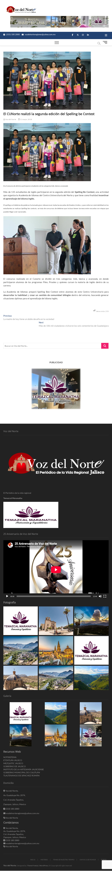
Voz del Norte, (11, 790)
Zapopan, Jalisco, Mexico (14, 804)
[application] (56, 569)
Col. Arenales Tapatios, (13, 800)
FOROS (103, 859)
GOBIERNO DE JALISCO (14, 766)
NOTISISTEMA (9, 757)
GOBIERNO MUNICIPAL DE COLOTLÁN (21, 772)
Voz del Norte (10, 119)
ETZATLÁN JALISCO (12, 760)
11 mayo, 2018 (26, 119)
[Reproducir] (7, 596)
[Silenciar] (100, 596)
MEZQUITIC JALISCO (13, 763)
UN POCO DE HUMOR (88, 860)
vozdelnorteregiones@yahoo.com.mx (40, 34)
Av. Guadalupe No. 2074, (14, 795)
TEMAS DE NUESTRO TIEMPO (63, 860)
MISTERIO (44, 860)
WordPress (43, 865)
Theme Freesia (32, 865)
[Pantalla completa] (104, 596)
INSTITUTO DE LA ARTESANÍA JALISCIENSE (23, 769)
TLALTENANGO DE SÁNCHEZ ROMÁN (21, 775)
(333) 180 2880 (13, 34)
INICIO (32, 860)
